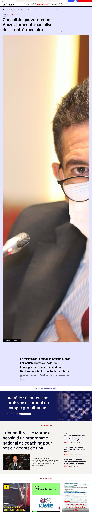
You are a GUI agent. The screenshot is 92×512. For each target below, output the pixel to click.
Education (5, 16)
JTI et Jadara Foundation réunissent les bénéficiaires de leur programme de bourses (75, 462)
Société (20, 9)
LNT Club (72, 1)
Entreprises (6, 452)
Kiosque (67, 501)
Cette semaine (55, 4)
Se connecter (12, 414)
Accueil (8, 9)
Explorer (64, 4)
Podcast (38, 486)
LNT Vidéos (32, 1)
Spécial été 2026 (42, 4)
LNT (61, 31)
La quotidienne (29, 4)
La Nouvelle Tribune (8, 4)
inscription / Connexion (86, 1)
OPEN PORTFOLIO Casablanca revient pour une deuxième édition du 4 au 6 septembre (75, 438)
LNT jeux (54, 1)
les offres (25, 414)
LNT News (11, 1)
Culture (66, 442)
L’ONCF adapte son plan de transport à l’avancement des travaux (74, 450)
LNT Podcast (43, 1)
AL (79, 442)
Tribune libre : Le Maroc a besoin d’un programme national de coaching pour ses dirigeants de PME (27, 440)
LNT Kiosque (21, 1)
